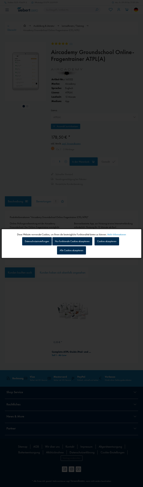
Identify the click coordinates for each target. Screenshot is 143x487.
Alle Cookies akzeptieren (71, 250)
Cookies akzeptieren (106, 241)
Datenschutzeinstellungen (37, 241)
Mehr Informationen (116, 234)
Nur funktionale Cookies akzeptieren (72, 241)
